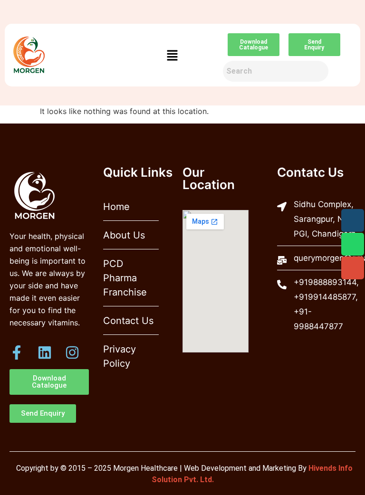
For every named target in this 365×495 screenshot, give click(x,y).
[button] (172, 55)
